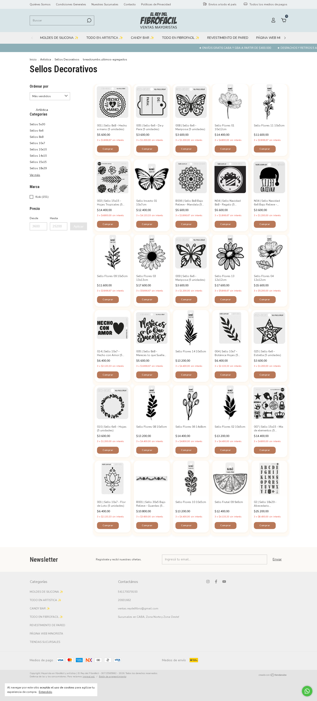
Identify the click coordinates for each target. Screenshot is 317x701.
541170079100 (127, 592)
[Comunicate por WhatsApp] (307, 691)
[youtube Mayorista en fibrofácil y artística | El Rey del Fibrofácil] (224, 581)
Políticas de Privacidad (156, 4)
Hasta (54, 218)
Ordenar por (39, 86)
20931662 (124, 600)
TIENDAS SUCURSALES (45, 642)
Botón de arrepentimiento (112, 676)
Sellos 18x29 (38, 168)
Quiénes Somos (40, 4)
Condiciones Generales (71, 4)
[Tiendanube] (272, 675)
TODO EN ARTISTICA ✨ (104, 38)
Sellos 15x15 (38, 162)
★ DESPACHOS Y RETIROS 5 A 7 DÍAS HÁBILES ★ (276, 48)
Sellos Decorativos (67, 59)
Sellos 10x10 (38, 149)
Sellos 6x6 (36, 130)
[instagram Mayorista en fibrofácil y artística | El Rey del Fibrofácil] (208, 581)
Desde (34, 218)
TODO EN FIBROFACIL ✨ (180, 38)
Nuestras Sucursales (104, 4)
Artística (45, 59)
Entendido (45, 692)
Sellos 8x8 (36, 137)
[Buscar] (88, 20)
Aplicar (79, 226)
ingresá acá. (89, 676)
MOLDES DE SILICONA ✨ (59, 38)
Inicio (33, 59)
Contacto (130, 4)
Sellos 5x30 (37, 124)
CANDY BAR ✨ (142, 38)
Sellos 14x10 (38, 156)
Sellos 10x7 (37, 143)
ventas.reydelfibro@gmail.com (138, 608)
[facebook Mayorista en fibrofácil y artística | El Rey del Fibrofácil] (216, 581)
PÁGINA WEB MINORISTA (275, 38)
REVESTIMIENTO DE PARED (227, 38)
